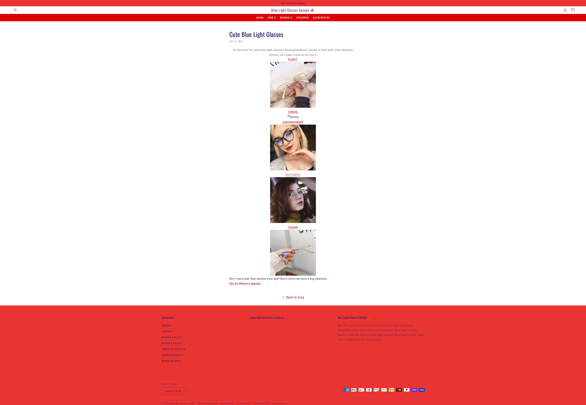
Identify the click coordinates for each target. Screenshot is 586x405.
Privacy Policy (171, 343)
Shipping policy (279, 403)
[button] (15, 10)
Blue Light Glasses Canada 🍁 (183, 403)
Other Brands (171, 360)
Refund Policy (171, 337)
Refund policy (226, 403)
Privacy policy (243, 403)
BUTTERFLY (293, 175)
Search (166, 325)
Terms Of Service (173, 349)
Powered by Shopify (207, 403)
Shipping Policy (172, 355)
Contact (167, 331)
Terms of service (261, 403)
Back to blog (295, 297)
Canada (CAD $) (173, 391)
